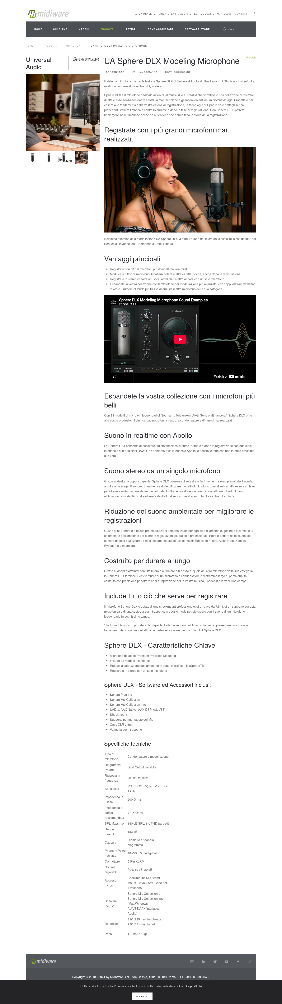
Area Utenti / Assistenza (178, 13)
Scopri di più (193, 986)
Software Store (197, 29)
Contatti (241, 13)
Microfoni (251, 57)
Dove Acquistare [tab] (178, 71)
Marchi (84, 29)
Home (38, 29)
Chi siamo (60, 29)
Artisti (131, 29)
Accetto (142, 996)
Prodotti (108, 29)
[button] (254, 14)
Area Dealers (145, 13)
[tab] (32, 157)
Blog (227, 13)
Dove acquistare (161, 29)
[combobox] (235, 29)
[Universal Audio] (85, 63)
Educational (210, 13)
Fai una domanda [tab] (144, 71)
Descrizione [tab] (115, 71)
